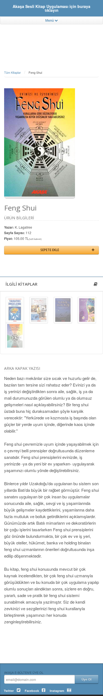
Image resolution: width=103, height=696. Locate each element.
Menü (50, 20)
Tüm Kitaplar (12, 72)
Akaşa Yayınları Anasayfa (51, 39)
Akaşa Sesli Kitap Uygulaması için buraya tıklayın (51, 8)
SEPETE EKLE (49, 250)
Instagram (57, 691)
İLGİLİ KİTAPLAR (21, 284)
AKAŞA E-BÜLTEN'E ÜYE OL (23, 672)
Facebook (32, 691)
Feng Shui (35, 72)
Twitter (9, 691)
